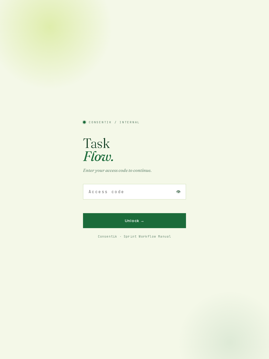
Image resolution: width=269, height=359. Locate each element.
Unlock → (134, 220)
